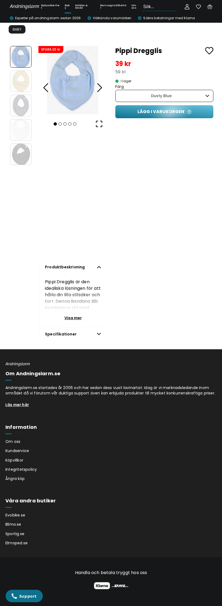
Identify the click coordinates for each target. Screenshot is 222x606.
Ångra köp (15, 478)
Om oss (133, 6)
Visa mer (73, 318)
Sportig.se (14, 533)
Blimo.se (13, 524)
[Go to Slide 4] (21, 130)
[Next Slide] (99, 87)
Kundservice (17, 450)
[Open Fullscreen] (99, 123)
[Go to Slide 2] (21, 81)
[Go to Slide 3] (21, 105)
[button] (72, 80)
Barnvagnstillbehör (113, 6)
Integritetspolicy (21, 469)
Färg (119, 86)
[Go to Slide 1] (21, 57)
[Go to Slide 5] (21, 154)
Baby (67, 6)
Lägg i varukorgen (161, 111)
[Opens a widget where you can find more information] (24, 596)
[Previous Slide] (46, 87)
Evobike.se (15, 515)
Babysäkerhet (50, 6)
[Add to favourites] (209, 50)
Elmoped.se (16, 543)
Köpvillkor (14, 460)
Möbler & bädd (81, 6)
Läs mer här (17, 404)
